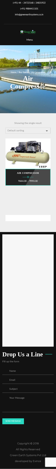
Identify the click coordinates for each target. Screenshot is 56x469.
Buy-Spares (24, 72)
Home (13, 72)
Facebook (24, 21)
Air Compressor (28, 173)
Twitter (28, 21)
